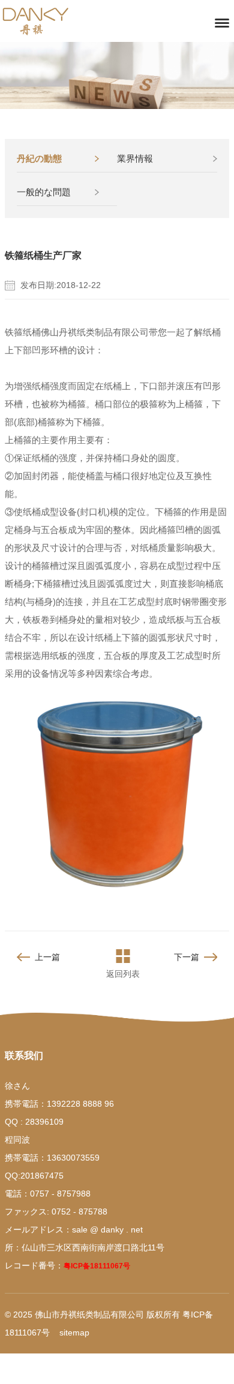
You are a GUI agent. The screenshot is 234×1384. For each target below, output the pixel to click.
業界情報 (135, 158)
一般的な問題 (44, 192)
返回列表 (123, 974)
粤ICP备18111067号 (97, 1266)
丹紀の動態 (39, 158)
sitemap (74, 1332)
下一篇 (186, 957)
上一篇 (47, 957)
